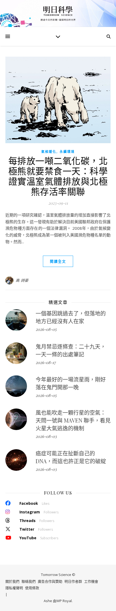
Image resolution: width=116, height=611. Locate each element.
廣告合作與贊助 (50, 581)
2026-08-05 (46, 329)
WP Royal (64, 600)
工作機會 (91, 581)
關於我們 (12, 581)
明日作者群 (73, 581)
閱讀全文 (58, 261)
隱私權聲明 (14, 587)
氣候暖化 (48, 151)
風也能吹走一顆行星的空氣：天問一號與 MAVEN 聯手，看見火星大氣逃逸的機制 (73, 420)
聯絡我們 (29, 581)
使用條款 (32, 587)
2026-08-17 (46, 362)
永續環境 (67, 151)
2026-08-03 (46, 436)
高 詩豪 (22, 280)
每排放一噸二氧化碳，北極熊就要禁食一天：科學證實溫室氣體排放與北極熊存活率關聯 (58, 176)
